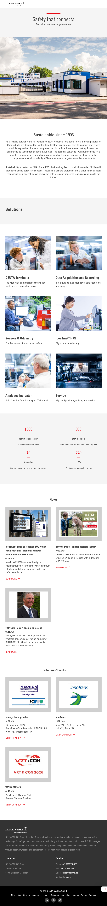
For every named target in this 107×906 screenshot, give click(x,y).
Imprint (76, 895)
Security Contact (88, 895)
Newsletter (16, 895)
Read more (11, 579)
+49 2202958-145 (67, 869)
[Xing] (60, 900)
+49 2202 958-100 (69, 864)
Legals (45, 895)
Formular (67, 877)
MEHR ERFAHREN (13, 738)
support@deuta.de (70, 873)
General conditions (31, 895)
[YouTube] (53, 900)
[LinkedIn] (47, 900)
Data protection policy (60, 895)
